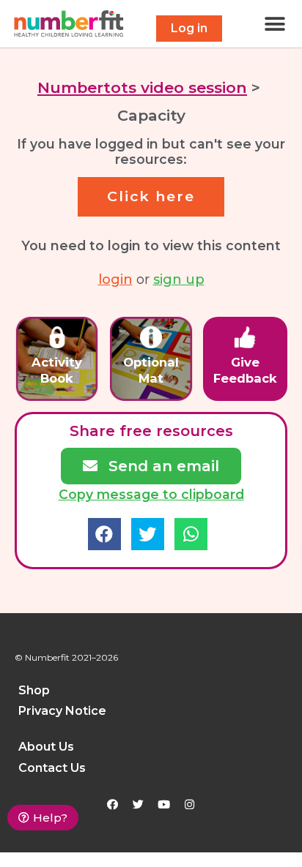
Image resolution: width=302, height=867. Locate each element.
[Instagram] (190, 805)
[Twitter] (139, 805)
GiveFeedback (245, 370)
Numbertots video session (142, 87)
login (115, 279)
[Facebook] (113, 805)
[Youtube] (164, 805)
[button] (189, 28)
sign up (179, 279)
